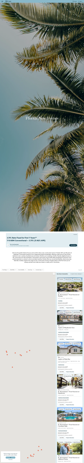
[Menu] (2, 1)
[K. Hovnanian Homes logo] (8, 1)
